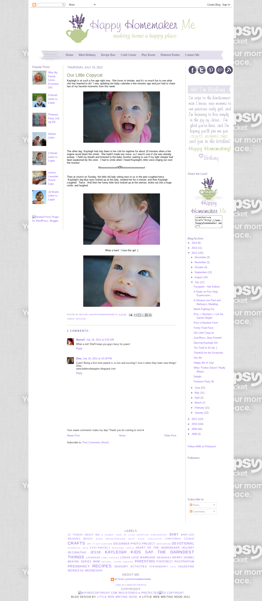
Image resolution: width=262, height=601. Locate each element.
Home (69, 54)
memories (164, 557)
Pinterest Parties (170, 54)
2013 (195, 247)
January (199, 412)
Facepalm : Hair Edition (207, 286)
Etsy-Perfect (100, 547)
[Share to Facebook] (146, 315)
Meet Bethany (87, 54)
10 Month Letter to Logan (53, 196)
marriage (148, 557)
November (201, 262)
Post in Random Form (206, 322)
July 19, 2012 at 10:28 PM (97, 358)
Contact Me (192, 54)
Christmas (173, 538)
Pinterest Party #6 (204, 381)
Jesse (95, 552)
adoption (143, 535)
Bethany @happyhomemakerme (97, 315)
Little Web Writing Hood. (117, 596)
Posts (195, 505)
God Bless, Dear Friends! (208, 337)
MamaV (80, 339)
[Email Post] (130, 315)
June (198, 387)
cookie (189, 538)
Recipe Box (108, 54)
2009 (195, 429)
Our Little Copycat (204, 332)
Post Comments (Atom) (95, 442)
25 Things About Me (84, 534)
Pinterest (165, 561)
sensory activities (130, 566)
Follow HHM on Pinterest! (202, 446)
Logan (125, 557)
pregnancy (79, 566)
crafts (76, 543)
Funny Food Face (203, 327)
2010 (195, 424)
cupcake (106, 544)
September (201, 272)
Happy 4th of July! (204, 362)
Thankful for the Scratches (208, 352)
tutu (173, 567)
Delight (197, 376)
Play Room (148, 54)
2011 (195, 419)
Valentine (186, 566)
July (197, 282)
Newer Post (73, 435)
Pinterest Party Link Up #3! (53, 118)
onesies (128, 562)
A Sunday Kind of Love (118, 535)
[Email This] (136, 315)
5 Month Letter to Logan (52, 157)
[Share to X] (143, 315)
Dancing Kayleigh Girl (206, 342)
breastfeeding (116, 539)
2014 (195, 242)
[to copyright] (171, 592)
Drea (79, 358)
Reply (79, 348)
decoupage (164, 544)
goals (130, 548)
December (201, 257)
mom (96, 561)
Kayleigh (81, 319)
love (135, 557)
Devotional (183, 543)
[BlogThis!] (139, 315)
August (199, 277)
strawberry (158, 566)
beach (88, 538)
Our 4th (198, 357)
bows (99, 539)
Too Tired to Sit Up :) (205, 347)
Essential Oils (78, 548)
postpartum (184, 561)
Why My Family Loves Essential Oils (53, 80)
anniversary (159, 535)
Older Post (170, 435)
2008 (195, 434)
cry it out (94, 544)
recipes (102, 566)
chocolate (155, 539)
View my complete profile (131, 585)
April (197, 397)
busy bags (137, 539)
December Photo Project (134, 543)
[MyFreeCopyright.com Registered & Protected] (118, 592)
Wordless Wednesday (85, 570)
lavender (93, 557)
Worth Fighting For (204, 309)
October (199, 267)
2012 (195, 252)
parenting (145, 561)
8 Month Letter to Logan (52, 99)
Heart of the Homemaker (158, 547)
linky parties (110, 558)
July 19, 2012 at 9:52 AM (100, 339)
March (198, 402)
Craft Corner (128, 54)
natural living (112, 562)
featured (118, 548)
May (197, 392)
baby (174, 534)
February (200, 407)
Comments (198, 511)
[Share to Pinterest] (150, 315)
